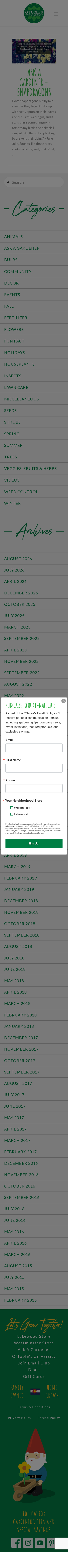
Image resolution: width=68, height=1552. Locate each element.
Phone (10, 780)
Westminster (23, 807)
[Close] (63, 701)
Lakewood (21, 814)
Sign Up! (34, 843)
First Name (13, 760)
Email (9, 739)
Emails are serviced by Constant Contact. (29, 833)
